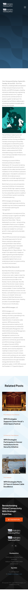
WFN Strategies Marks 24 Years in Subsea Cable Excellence (14, 484)
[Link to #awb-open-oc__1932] (25, 7)
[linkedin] (15, 545)
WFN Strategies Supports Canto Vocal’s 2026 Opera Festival (14, 421)
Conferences (7, 435)
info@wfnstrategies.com (14, 574)
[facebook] (12, 545)
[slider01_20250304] (14, 455)
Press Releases (7, 414)
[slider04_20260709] (14, 392)
